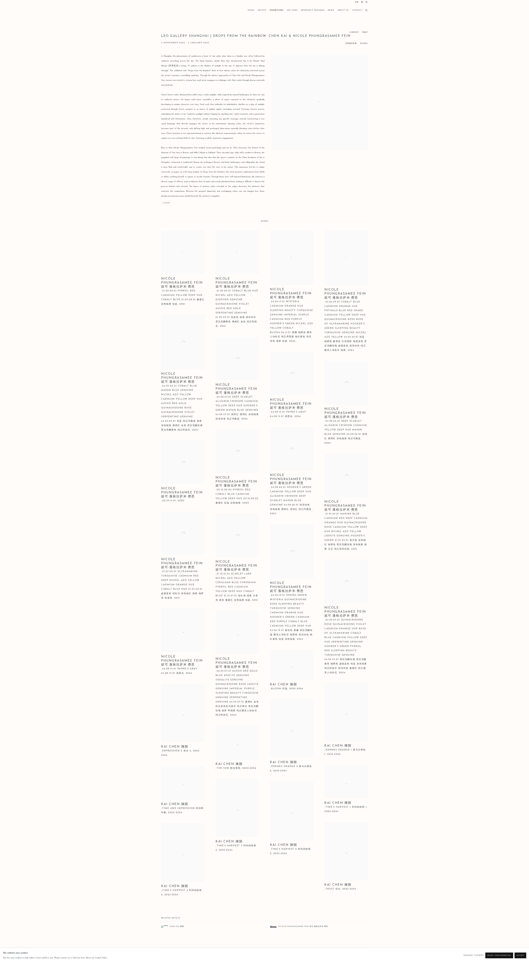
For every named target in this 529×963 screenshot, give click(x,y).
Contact (357, 10)
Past (365, 32)
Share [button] (167, 203)
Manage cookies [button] (474, 955)
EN (356, 2)
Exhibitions (277, 10)
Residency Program (312, 10)
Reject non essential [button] (499, 955)
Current (354, 32)
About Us (343, 10)
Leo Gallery (175, 10)
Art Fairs (292, 10)
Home (251, 10)
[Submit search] (366, 10)
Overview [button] (351, 43)
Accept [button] (520, 955)
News (331, 10)
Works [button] (364, 43)
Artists (262, 10)
